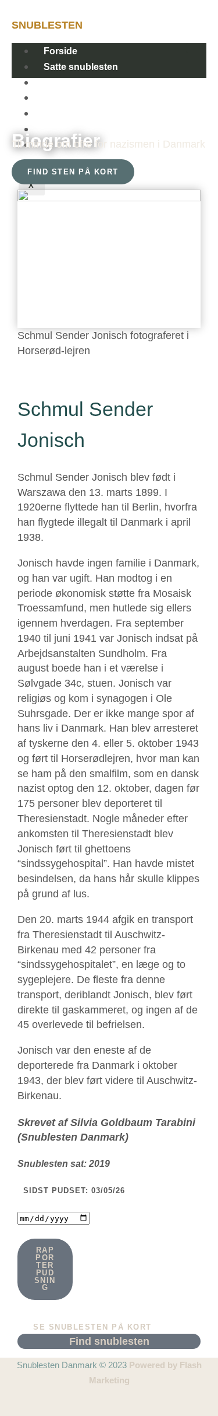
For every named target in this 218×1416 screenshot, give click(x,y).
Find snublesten (79, 113)
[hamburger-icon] (196, 48)
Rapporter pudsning (45, 1269)
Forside (60, 51)
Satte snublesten (81, 67)
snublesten (47, 25)
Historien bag (73, 83)
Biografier (65, 98)
